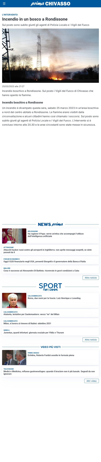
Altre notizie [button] (91, 277)
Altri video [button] (92, 381)
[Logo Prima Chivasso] (50, 3)
